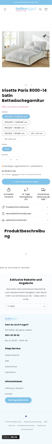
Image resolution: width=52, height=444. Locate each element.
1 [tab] (26, 254)
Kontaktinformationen (26, 426)
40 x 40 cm (37, 133)
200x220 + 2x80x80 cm (16, 116)
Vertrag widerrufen (18, 400)
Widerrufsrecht (12, 355)
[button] (5, 9)
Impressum (10, 372)
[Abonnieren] (44, 306)
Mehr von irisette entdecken (15, 106)
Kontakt (8, 394)
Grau (7, 149)
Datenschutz (11, 366)
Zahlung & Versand (14, 388)
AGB (7, 361)
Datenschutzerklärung (33, 422)
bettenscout (16, 422)
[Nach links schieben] (20, 85)
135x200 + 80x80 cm (15, 133)
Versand (15, 174)
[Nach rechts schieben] (31, 85)
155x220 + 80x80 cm (14, 128)
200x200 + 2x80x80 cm (16, 122)
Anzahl (5, 154)
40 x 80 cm (12, 139)
